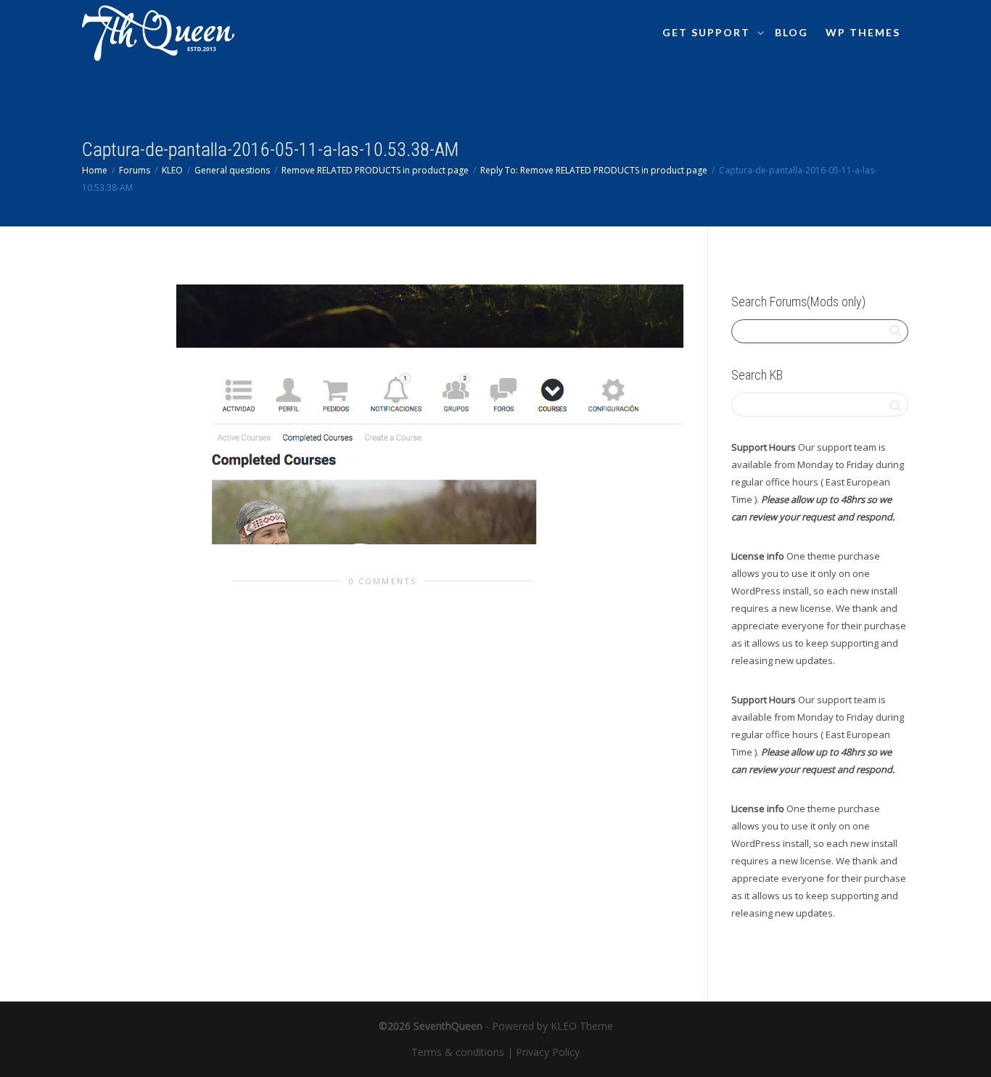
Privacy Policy (548, 1052)
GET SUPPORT (708, 32)
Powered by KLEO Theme (552, 1026)
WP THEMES (863, 32)
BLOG (791, 32)
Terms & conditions (457, 1052)
